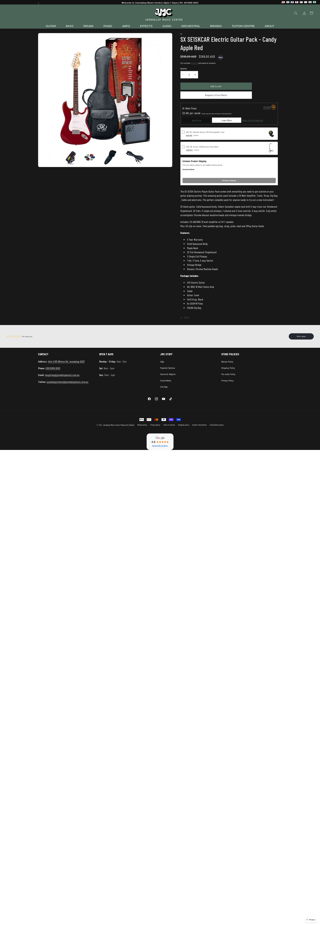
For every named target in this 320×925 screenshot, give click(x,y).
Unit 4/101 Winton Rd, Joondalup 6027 (66, 361)
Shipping (194, 63)
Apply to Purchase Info (253, 120)
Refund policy (142, 425)
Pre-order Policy (228, 374)
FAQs (162, 361)
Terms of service (169, 425)
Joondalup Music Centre (111, 425)
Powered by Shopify (127, 425)
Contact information (199, 425)
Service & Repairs (168, 374)
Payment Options (167, 368)
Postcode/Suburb (188, 170)
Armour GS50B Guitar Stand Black (202, 147)
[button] (295, 13)
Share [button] (186, 317)
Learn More (227, 120)
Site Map (164, 386)
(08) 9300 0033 (53, 368)
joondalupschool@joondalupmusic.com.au (67, 381)
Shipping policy (183, 425)
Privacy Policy (227, 380)
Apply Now (196, 120)
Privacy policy (155, 425)
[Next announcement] (281, 3)
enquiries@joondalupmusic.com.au (62, 374)
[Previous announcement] (38, 3)
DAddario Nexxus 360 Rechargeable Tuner (205, 132)
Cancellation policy (217, 425)
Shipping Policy (228, 368)
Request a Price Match (216, 95)
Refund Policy (227, 361)
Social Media (165, 380)
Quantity (183, 68)
